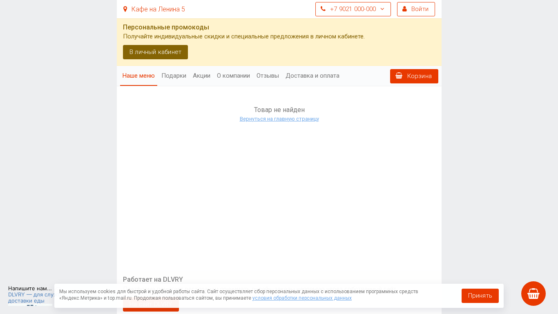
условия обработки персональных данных (302, 298)
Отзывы (268, 75)
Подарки (173, 75)
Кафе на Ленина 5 (157, 9)
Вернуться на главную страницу (279, 119)
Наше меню (139, 75)
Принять (480, 295)
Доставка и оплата (312, 75)
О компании (233, 75)
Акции (201, 75)
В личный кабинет (155, 52)
